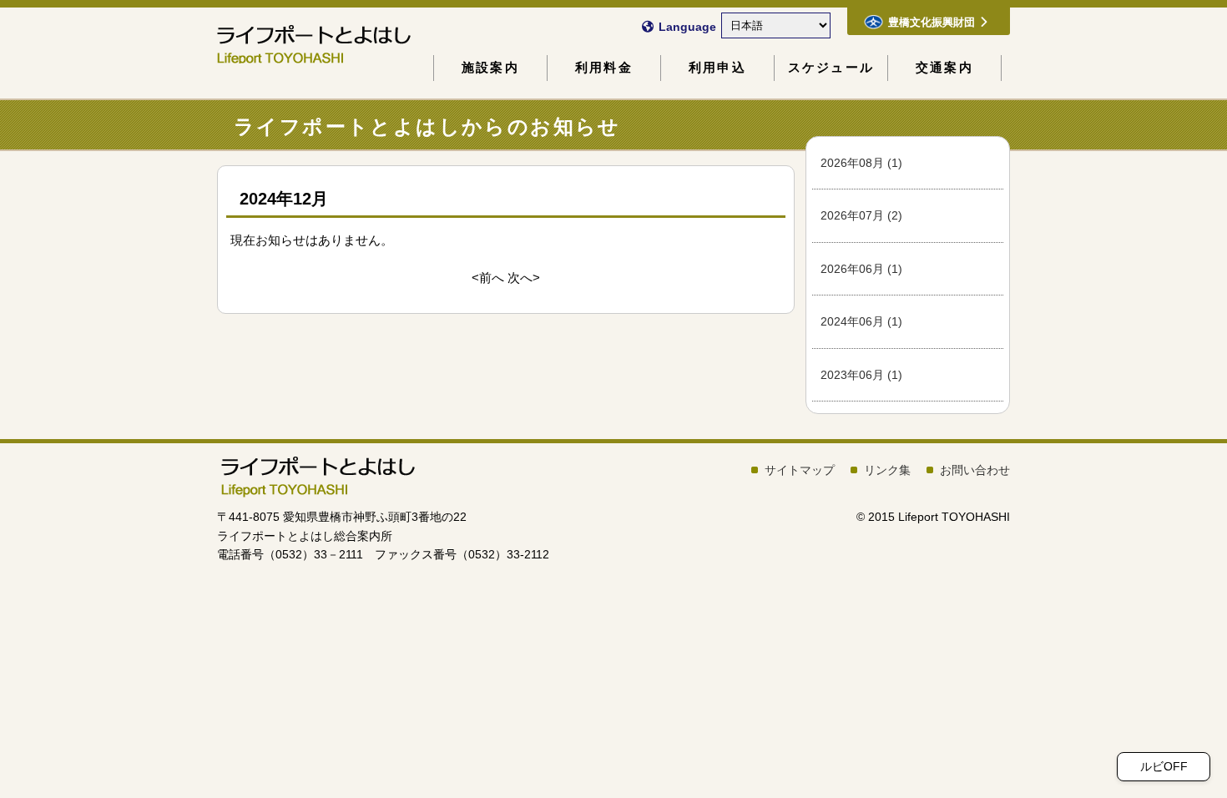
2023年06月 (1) (861, 374)
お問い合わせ (975, 470)
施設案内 (490, 67)
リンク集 (887, 470)
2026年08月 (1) (861, 162)
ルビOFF (1164, 766)
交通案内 (944, 67)
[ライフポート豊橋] (300, 43)
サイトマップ (800, 470)
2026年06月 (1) (861, 268)
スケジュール (831, 67)
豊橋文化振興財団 (931, 22)
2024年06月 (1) (861, 321)
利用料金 (604, 67)
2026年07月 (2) (861, 215)
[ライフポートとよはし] (317, 493)
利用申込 (717, 67)
